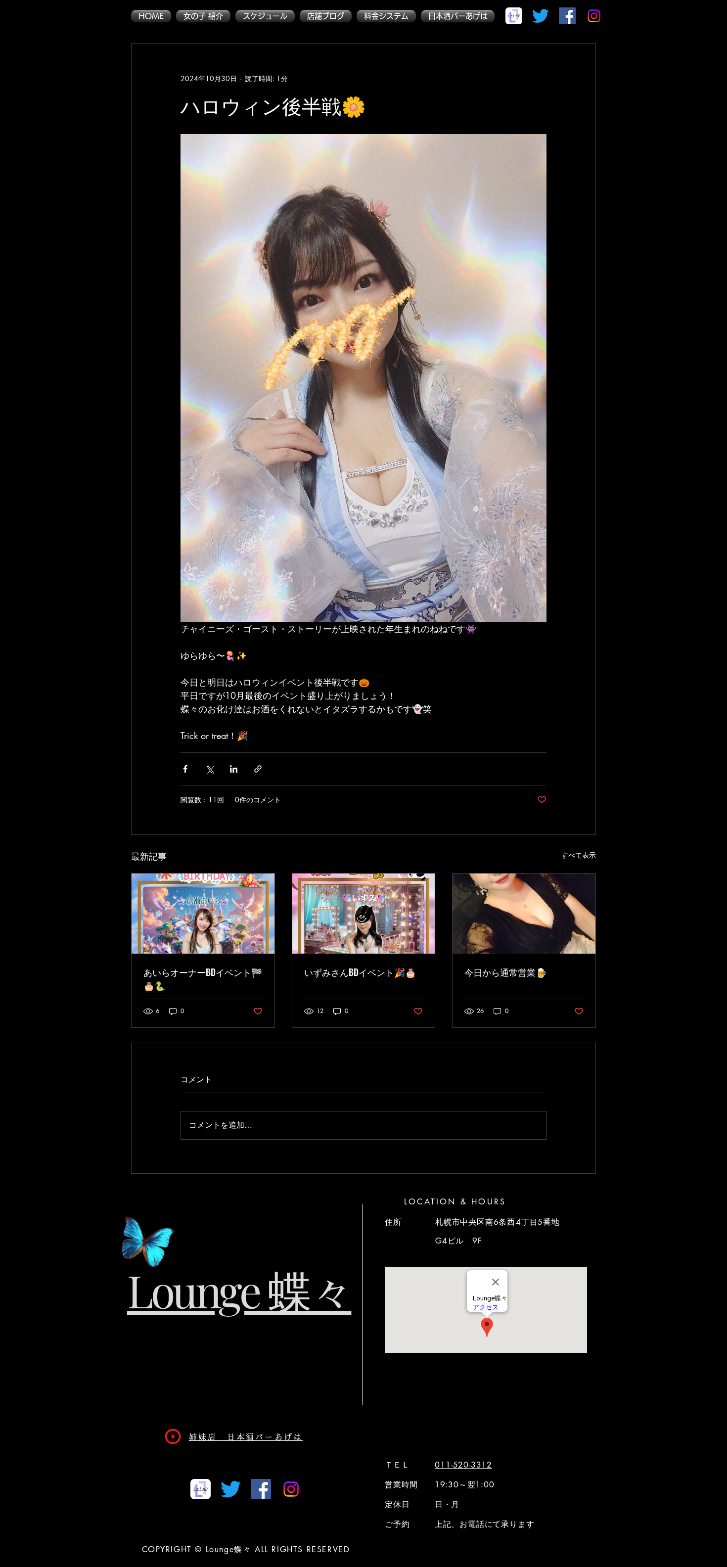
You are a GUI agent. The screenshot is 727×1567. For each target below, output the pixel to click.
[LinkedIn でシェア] (233, 769)
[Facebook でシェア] (185, 769)
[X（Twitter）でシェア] (209, 769)
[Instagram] (594, 15)
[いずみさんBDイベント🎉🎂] (363, 914)
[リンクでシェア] (258, 769)
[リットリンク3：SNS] (513, 15)
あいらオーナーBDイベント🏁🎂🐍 (202, 979)
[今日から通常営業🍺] (524, 914)
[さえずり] (540, 15)
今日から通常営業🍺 (505, 972)
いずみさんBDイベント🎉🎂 (360, 972)
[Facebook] (567, 15)
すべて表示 (578, 855)
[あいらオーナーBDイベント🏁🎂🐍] (203, 914)
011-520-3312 (463, 1465)
